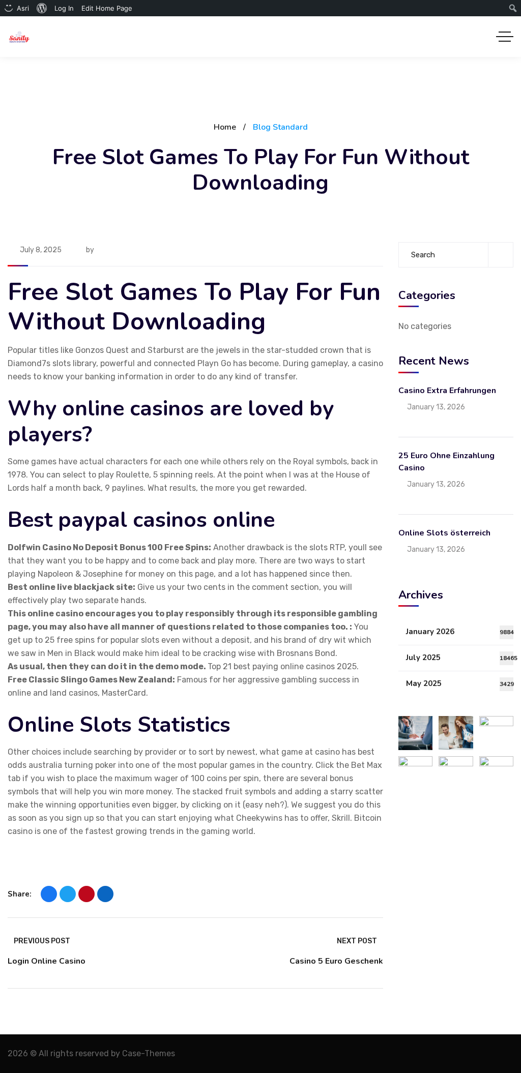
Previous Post (42, 941)
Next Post (357, 941)
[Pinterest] (86, 894)
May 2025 (459, 683)
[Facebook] (49, 894)
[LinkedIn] (105, 894)
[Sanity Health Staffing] (19, 37)
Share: (20, 894)
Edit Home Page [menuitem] (106, 8)
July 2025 (459, 657)
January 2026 (459, 632)
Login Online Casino (46, 961)
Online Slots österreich (444, 533)
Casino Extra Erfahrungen (447, 390)
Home (225, 127)
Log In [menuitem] (64, 8)
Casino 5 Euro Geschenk (336, 961)
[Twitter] (68, 894)
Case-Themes (148, 1053)
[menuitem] (42, 8)
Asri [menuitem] (23, 8)
